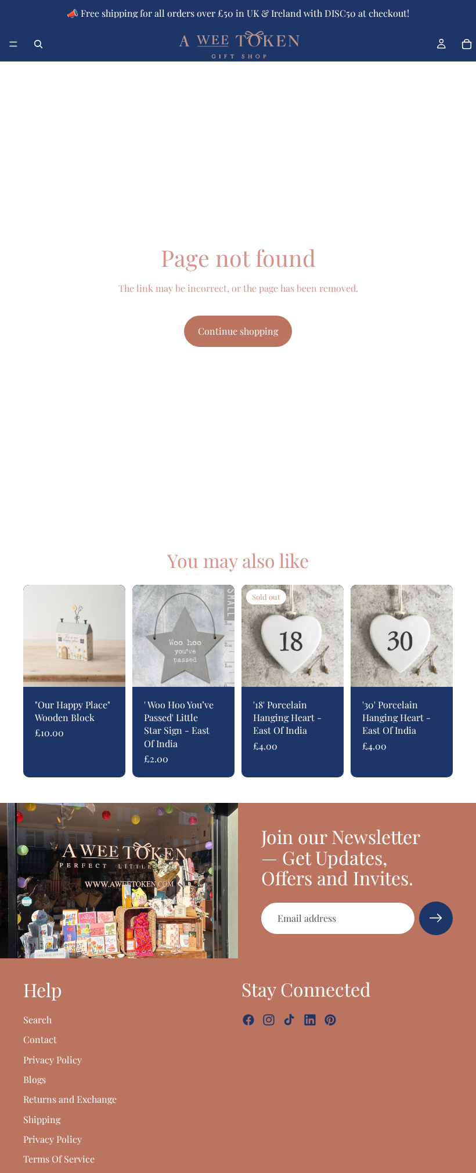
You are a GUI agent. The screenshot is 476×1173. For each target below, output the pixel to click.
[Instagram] (269, 1020)
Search (37, 1019)
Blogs (34, 1079)
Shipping (41, 1119)
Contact (40, 1039)
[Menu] (13, 44)
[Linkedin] (310, 1020)
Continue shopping (238, 331)
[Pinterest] (330, 1020)
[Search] (38, 44)
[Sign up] (436, 918)
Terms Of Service (59, 1159)
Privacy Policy (52, 1059)
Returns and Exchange (70, 1099)
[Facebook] (248, 1020)
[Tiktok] (289, 1020)
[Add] (107, 668)
